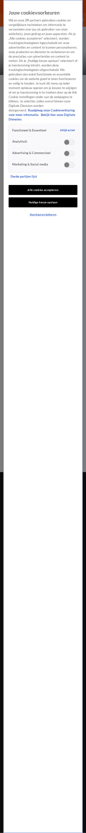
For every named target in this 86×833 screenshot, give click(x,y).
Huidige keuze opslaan (43, 202)
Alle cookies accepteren (42, 189)
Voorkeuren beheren (43, 214)
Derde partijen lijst (24, 176)
